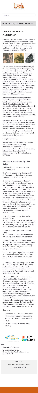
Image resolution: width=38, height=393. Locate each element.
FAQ (13, 364)
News (9, 364)
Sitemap (28, 364)
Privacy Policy (20, 364)
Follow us (18, 361)
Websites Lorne (17, 367)
